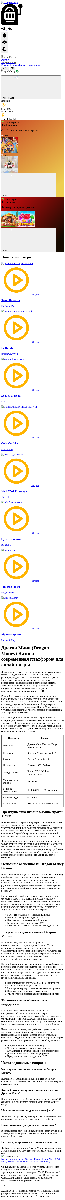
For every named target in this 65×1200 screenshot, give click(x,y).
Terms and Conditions (18, 1161)
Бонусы (23, 65)
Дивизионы (34, 65)
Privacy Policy (41, 1159)
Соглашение (18, 1159)
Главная (5, 65)
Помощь (14, 65)
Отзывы (29, 1159)
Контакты (6, 1159)
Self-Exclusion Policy (39, 1161)
